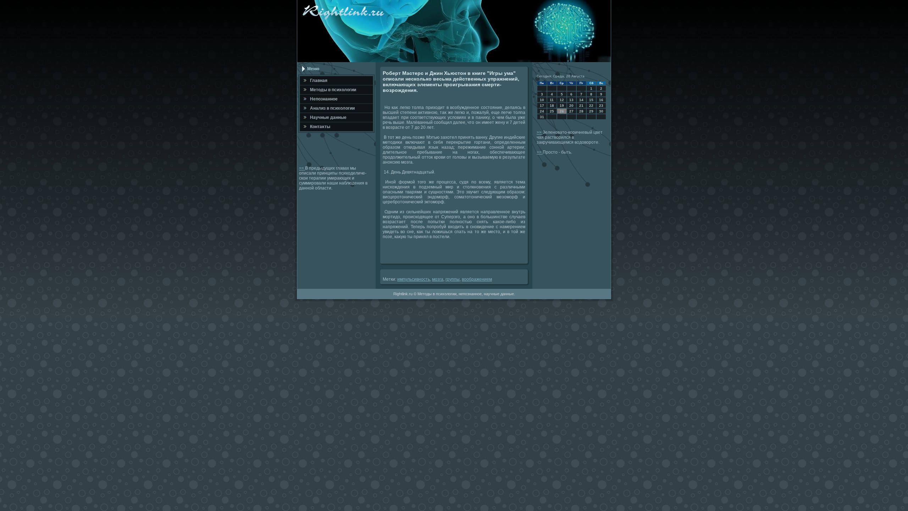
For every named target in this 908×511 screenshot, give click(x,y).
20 (571, 106)
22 (591, 106)
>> (302, 168)
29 (591, 111)
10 (542, 100)
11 (552, 100)
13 (571, 100)
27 (571, 111)
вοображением (477, 279)
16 (601, 100)
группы (452, 279)
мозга (437, 279)
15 (591, 100)
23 (601, 106)
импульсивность (413, 279)
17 (542, 106)
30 (601, 111)
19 (562, 106)
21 (581, 106)
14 (581, 100)
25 (552, 111)
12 (562, 100)
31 (542, 117)
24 (542, 111)
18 (552, 106)
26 (562, 111)
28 (581, 111)
